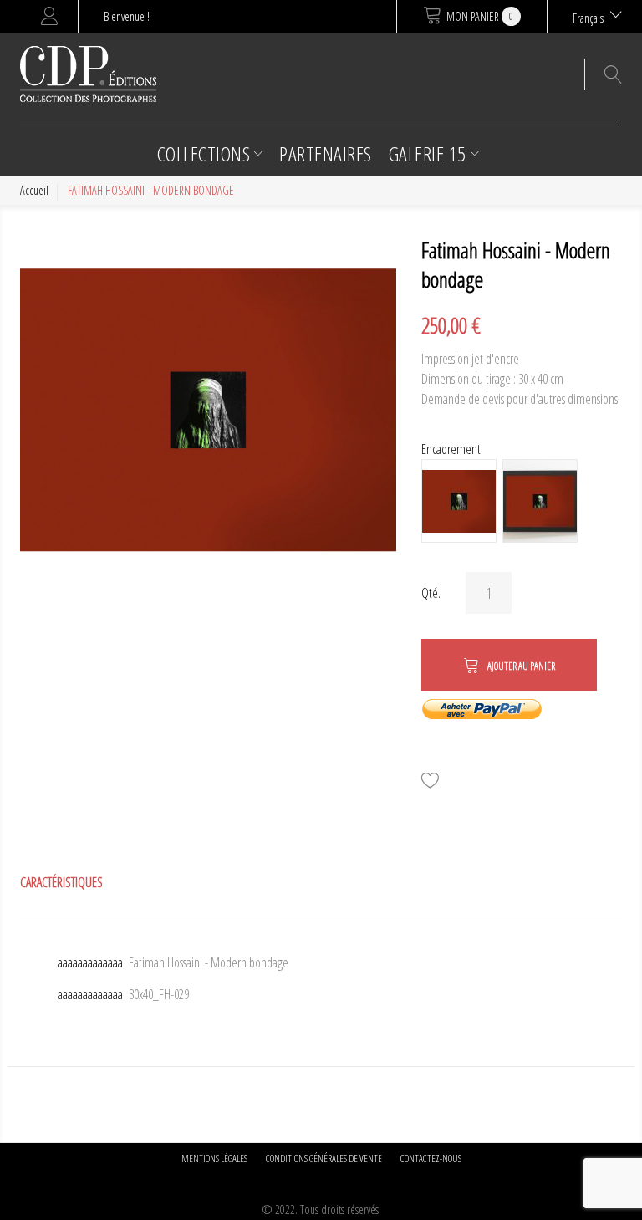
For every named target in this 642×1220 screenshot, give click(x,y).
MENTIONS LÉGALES (214, 1158)
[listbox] (521, 503)
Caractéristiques (61, 882)
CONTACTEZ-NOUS (430, 1158)
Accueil (34, 190)
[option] (459, 501)
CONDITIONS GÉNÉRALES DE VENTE (324, 1158)
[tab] (61, 882)
